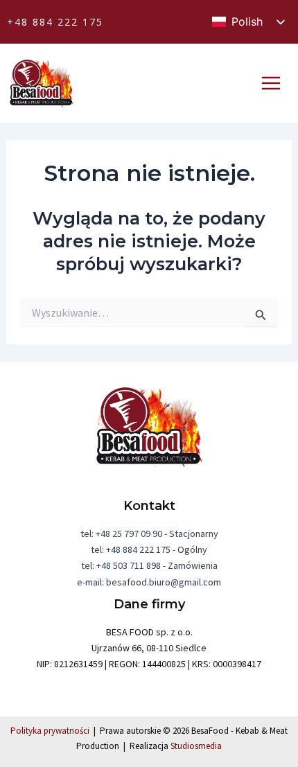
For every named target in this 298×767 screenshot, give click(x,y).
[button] (55, 22)
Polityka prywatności (49, 731)
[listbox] (248, 22)
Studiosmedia (196, 746)
